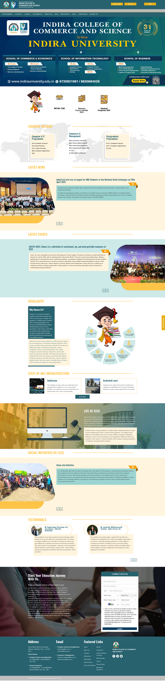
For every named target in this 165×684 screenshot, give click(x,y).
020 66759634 (45, 659)
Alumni (98, 646)
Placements (87, 658)
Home (85, 646)
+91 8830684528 (46, 667)
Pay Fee (130, 4)
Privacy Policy (100, 663)
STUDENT (18, 14)
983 (47, 669)
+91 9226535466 (35, 667)
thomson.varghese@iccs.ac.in (66, 656)
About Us (86, 649)
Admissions (87, 655)
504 (34, 661)
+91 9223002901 (35, 659)
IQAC (74, 14)
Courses (86, 652)
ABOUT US (48, 14)
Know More (82, 396)
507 (31, 661)
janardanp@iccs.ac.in (63, 648)
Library (98, 660)
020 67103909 (34, 669)
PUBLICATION (64, 14)
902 (40, 669)
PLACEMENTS (37, 14)
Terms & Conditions (90, 664)
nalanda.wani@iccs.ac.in (64, 659)
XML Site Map (100, 657)
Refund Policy (88, 661)
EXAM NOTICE (83, 14)
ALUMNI (27, 14)
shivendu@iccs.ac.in (63, 650)
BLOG (56, 14)
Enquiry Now (117, 4)
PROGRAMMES (7, 14)
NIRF (150, 4)
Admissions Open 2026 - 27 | (135, 11)
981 (44, 669)
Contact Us (99, 649)
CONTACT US (93, 14)
